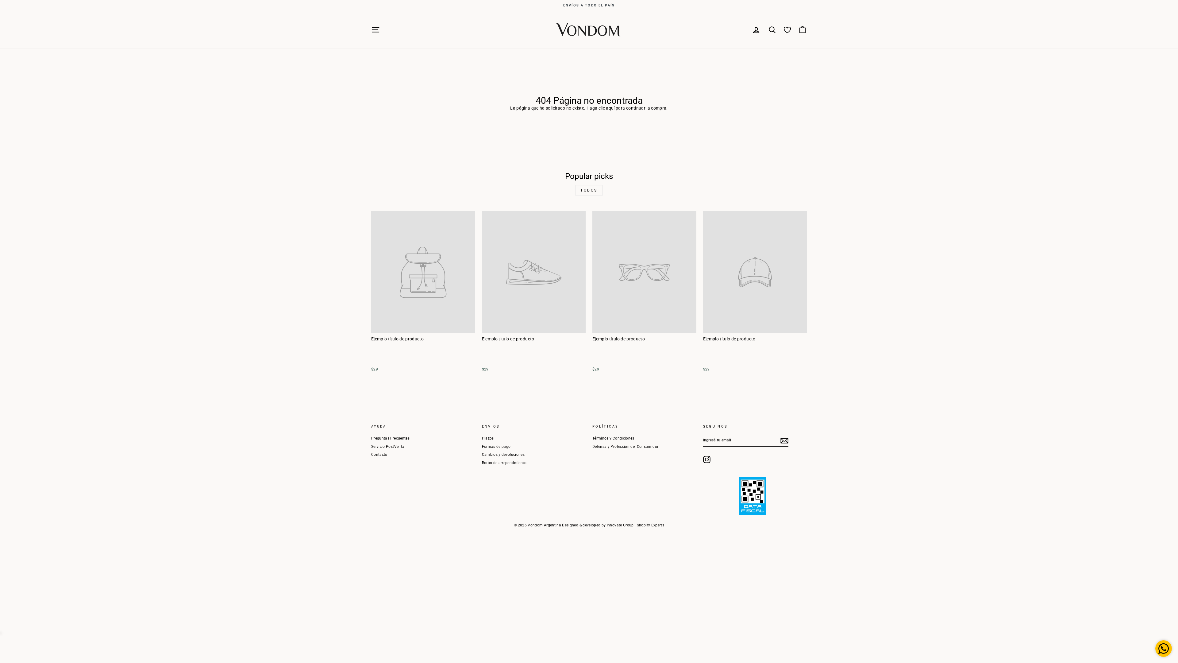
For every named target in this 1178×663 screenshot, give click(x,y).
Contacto (379, 454)
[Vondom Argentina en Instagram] (706, 459)
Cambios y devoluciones (503, 454)
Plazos (488, 438)
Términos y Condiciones (613, 438)
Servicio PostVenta (387, 446)
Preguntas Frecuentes (390, 438)
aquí (610, 108)
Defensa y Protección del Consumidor (625, 446)
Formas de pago (496, 446)
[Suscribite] (784, 440)
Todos (589, 190)
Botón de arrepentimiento (504, 463)
